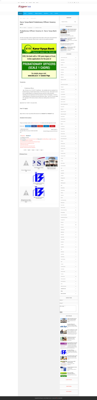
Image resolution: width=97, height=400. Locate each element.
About (19, 2)
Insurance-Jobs (63, 155)
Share (34, 126)
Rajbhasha (62, 232)
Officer (40, 27)
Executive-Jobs (63, 121)
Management (63, 178)
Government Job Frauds (24, 144)
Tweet (28, 126)
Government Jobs (63, 136)
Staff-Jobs (62, 254)
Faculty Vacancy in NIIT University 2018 (71, 362)
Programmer (63, 219)
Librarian (62, 175)
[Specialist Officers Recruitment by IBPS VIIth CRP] (39, 177)
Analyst (62, 64)
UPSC (61, 283)
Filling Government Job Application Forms (27, 143)
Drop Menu (30, 13)
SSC (61, 249)
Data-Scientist (63, 101)
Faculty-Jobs (63, 128)
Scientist (62, 242)
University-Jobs (63, 281)
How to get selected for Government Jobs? (27, 146)
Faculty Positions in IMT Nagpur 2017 (71, 39)
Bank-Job (37, 27)
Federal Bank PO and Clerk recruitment (67, 43)
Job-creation (63, 163)
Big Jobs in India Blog (29, 140)
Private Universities (64, 210)
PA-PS (62, 197)
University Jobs (63, 278)
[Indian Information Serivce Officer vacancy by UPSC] (51, 161)
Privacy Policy (23, 2)
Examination (63, 116)
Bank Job (62, 74)
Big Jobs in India (42, 398)
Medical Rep (62, 187)
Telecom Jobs (63, 271)
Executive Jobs (63, 119)
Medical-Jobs (63, 190)
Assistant (62, 69)
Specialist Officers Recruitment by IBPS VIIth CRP (38, 184)
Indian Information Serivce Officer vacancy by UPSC (51, 168)
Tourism (62, 274)
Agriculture (62, 59)
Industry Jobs (63, 143)
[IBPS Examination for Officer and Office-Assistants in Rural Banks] (26, 192)
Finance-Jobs (63, 133)
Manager (62, 180)
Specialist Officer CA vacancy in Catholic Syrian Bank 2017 (71, 325)
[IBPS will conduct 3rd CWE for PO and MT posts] (39, 191)
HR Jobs (62, 141)
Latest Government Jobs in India (31, 139)
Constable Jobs (63, 96)
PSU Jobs (62, 224)
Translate (56, 13)
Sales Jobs (62, 237)
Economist (62, 106)
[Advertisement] (58, 7)
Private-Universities (64, 214)
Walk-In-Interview (63, 286)
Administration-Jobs (64, 57)
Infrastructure (63, 146)
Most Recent (68, 391)
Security (62, 244)
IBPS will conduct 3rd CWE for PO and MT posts (39, 198)
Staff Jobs (62, 251)
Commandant (63, 94)
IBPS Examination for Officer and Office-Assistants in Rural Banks (26, 201)
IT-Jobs (62, 160)
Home (21, 13)
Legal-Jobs (62, 173)
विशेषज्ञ (62, 291)
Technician (62, 269)
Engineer (62, 109)
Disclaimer (30, 2)
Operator (62, 195)
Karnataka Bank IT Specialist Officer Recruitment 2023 (72, 343)
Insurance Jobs (63, 153)
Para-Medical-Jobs (63, 200)
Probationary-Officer (64, 217)
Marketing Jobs (63, 183)
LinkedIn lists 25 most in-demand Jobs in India (71, 338)
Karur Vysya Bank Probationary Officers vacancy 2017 (71, 373)
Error (51, 13)
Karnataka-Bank (63, 165)
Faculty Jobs (63, 126)
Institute (62, 151)
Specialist (62, 246)
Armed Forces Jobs (64, 67)
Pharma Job (62, 202)
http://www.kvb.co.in (36, 122)
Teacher (62, 264)
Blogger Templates (38, 13)
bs (61, 82)
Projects (62, 222)
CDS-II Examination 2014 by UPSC (38, 168)
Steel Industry (63, 259)
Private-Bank (63, 212)
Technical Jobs (63, 266)
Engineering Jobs (63, 111)
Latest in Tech (69, 379)
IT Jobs (62, 158)
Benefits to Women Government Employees (27, 147)
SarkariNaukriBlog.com (46, 139)
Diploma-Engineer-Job (64, 104)
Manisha (27, 136)
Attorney (62, 72)
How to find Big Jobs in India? (72, 329)
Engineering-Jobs (63, 114)
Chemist (62, 87)
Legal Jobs (62, 170)
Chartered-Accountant (64, 84)
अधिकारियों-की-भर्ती (63, 288)
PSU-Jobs (62, 227)
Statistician (62, 256)
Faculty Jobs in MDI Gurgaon (65, 34)
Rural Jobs (62, 234)
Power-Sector (63, 207)
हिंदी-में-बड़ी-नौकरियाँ (63, 293)
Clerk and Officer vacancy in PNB (26, 171)
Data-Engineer (63, 99)
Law (61, 168)
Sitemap (34, 2)
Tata (61, 261)
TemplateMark (60, 398)
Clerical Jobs (63, 89)
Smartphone (68, 386)
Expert (62, 123)
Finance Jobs (63, 131)
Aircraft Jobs (63, 62)
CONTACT (37, 2)
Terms (26, 2)
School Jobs (63, 239)
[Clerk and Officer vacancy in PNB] (26, 163)
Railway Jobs (63, 229)
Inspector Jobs (63, 148)
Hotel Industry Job (63, 138)
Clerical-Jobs (63, 91)
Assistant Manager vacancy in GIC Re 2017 (50, 131)
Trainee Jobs (63, 276)
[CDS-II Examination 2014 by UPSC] (39, 161)
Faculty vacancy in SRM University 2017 (71, 48)
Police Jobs (62, 205)
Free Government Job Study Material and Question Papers (30, 141)
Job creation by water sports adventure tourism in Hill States (72, 356)
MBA (61, 185)
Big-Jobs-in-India (63, 79)
